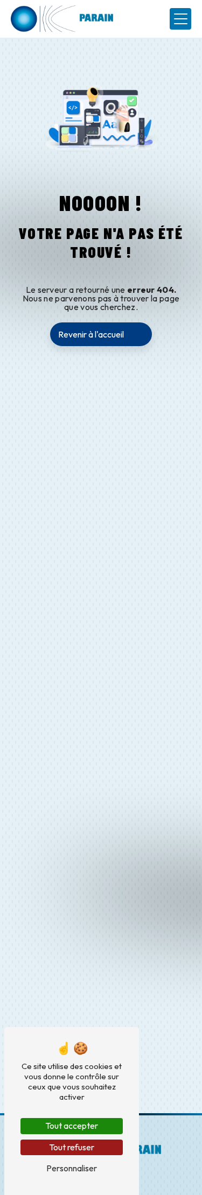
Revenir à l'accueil (91, 334)
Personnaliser (71, 1168)
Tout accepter (71, 1125)
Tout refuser (71, 1147)
